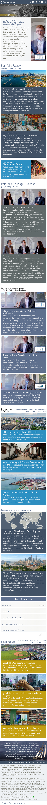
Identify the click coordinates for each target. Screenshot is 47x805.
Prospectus (16, 772)
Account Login (39, 2)
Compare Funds (7, 611)
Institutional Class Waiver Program (13, 630)
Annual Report (23, 605)
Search (30, 2)
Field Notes (8, 641)
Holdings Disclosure (11, 590)
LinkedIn (42, 2)
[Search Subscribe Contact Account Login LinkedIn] (28, 2)
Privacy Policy (35, 762)
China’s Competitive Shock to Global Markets (23, 489)
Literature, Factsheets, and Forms (12, 624)
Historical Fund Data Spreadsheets (13, 618)
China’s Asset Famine (23, 169)
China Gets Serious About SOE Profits (23, 427)
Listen (21, 590)
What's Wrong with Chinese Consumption (23, 457)
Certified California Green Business (21, 797)
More (23, 39)
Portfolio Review (23, 92)
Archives (43, 762)
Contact (36, 2)
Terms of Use (25, 762)
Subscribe (33, 2)
